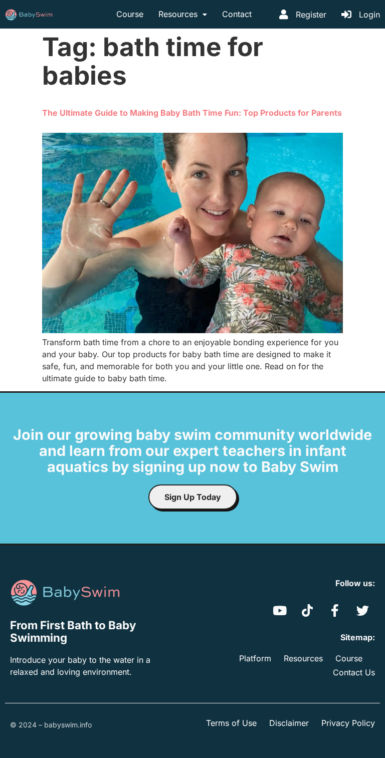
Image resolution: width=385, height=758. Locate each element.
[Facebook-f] (334, 610)
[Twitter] (362, 610)
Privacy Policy (348, 723)
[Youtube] (279, 610)
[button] (182, 15)
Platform (255, 658)
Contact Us (354, 672)
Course (129, 14)
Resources (178, 14)
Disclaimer (289, 723)
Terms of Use (231, 723)
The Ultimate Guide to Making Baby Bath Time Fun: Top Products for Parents (192, 113)
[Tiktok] (307, 610)
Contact (237, 14)
